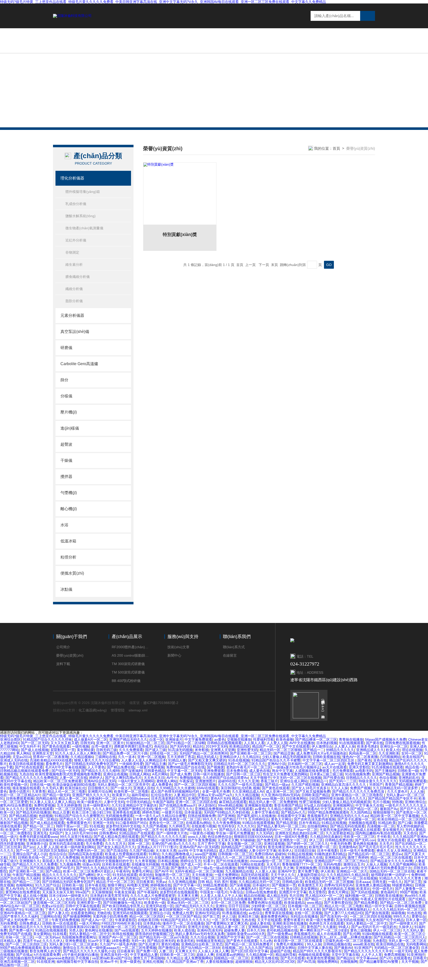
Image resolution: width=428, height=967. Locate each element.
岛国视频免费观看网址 (79, 937)
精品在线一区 (415, 767)
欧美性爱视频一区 (14, 785)
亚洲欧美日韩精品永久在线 (302, 857)
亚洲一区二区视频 (151, 757)
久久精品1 (174, 958)
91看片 (208, 861)
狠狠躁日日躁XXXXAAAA (253, 837)
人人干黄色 (96, 767)
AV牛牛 (172, 778)
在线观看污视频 (203, 826)
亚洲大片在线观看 (391, 840)
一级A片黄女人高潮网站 (136, 781)
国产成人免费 (180, 774)
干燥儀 (66, 460)
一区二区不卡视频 (225, 920)
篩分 (64, 380)
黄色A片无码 (220, 798)
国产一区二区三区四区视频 (195, 785)
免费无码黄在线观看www (38, 837)
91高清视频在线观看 (387, 767)
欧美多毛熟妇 (367, 746)
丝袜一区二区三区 (19, 937)
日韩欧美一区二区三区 (177, 955)
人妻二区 (166, 951)
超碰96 (280, 854)
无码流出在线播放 (237, 899)
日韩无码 (87, 743)
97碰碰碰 (247, 840)
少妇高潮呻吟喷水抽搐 (326, 798)
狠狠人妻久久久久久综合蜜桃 (96, 760)
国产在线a (24, 955)
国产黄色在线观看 (56, 746)
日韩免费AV (108, 833)
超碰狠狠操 (244, 962)
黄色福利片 (389, 892)
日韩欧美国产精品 (315, 795)
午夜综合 (236, 892)
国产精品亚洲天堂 (99, 889)
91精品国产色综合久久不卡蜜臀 (275, 760)
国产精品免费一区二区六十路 (125, 753)
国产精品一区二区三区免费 (401, 903)
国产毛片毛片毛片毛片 (376, 847)
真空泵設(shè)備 (74, 331)
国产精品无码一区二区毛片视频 (295, 878)
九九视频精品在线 (239, 871)
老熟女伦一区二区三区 (166, 823)
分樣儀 (66, 396)
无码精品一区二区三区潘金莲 (396, 948)
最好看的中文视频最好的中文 (110, 861)
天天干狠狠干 (260, 778)
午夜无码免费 (340, 844)
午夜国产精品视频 (26, 875)
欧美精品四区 (239, 746)
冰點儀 (66, 589)
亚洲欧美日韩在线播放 (289, 923)
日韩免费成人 (29, 923)
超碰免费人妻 (234, 930)
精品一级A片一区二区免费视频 (102, 830)
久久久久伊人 (52, 941)
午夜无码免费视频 (65, 920)
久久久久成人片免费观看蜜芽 (152, 896)
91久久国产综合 (47, 885)
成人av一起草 (334, 764)
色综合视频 (388, 778)
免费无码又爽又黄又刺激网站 (369, 764)
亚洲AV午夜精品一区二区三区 (23, 913)
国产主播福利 (385, 771)
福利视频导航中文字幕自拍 (77, 962)
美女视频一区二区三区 (244, 844)
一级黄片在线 (171, 812)
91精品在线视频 (333, 823)
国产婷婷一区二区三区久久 (307, 844)
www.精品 (314, 903)
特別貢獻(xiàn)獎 (180, 234)
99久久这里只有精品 (76, 837)
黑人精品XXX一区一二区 (324, 896)
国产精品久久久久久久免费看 (34, 864)
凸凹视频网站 (390, 757)
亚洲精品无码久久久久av (349, 816)
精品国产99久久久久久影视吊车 (317, 951)
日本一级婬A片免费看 (291, 837)
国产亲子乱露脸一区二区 (356, 819)
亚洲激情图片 (205, 781)
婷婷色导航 (151, 812)
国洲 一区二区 (139, 844)
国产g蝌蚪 (87, 875)
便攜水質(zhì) (72, 573)
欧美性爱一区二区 (323, 847)
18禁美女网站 (284, 948)
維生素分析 (74, 264)
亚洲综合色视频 (115, 774)
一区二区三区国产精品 (183, 916)
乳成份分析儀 (75, 204)
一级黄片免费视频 (150, 767)
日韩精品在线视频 (304, 937)
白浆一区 (156, 739)
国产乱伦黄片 (148, 944)
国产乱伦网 (351, 934)
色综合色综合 (75, 899)
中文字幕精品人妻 (144, 955)
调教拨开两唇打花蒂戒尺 (133, 746)
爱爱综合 (419, 916)
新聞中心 (277, 40)
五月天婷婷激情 (69, 805)
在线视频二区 (232, 948)
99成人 (343, 927)
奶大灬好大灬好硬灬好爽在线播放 (346, 937)
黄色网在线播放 (365, 844)
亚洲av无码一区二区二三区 (188, 903)
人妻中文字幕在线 (265, 812)
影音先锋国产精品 (288, 805)
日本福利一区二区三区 (305, 764)
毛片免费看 (94, 844)
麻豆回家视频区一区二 (176, 909)
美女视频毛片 (392, 830)
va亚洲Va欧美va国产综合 (111, 958)
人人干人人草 (371, 955)
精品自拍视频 (254, 896)
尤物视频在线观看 (362, 823)
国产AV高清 (306, 962)
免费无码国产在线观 (15, 934)
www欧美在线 (363, 944)
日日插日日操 (304, 850)
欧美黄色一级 (154, 903)
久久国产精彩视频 (305, 785)
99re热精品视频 (230, 805)
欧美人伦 (393, 750)
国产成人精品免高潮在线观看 (116, 837)
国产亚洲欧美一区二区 (26, 871)
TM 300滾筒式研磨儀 (128, 664)
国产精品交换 (283, 753)
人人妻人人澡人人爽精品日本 (143, 760)
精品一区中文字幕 (378, 906)
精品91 (198, 746)
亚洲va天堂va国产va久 (215, 795)
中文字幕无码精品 (203, 850)
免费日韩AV (264, 854)
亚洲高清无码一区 (114, 955)
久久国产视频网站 (403, 864)
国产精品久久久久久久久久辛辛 (368, 951)
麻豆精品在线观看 (233, 802)
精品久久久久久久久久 (59, 875)
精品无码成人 (207, 757)
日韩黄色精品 (154, 771)
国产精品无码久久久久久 (194, 906)
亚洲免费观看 (214, 771)
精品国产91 (14, 909)
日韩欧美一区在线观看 (59, 923)
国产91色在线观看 (29, 767)
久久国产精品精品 (39, 889)
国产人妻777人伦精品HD (343, 913)
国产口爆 (405, 823)
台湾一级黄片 (101, 746)
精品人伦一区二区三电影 (67, 791)
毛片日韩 (296, 896)
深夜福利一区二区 (102, 798)
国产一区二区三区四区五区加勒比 (42, 850)
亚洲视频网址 (343, 805)
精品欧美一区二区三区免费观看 (57, 781)
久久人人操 (339, 788)
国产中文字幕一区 (187, 885)
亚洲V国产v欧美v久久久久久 (173, 844)
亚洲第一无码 (103, 823)
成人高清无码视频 (233, 850)
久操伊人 (405, 927)
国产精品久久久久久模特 (100, 771)
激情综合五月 (353, 864)
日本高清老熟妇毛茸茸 (168, 798)
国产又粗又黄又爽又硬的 (207, 760)
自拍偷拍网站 (317, 826)
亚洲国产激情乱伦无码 (135, 809)
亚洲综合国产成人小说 (29, 854)
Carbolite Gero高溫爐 (79, 364)
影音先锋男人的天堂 (45, 951)
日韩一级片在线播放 (208, 774)
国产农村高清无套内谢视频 (314, 819)
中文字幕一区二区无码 (184, 771)
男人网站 (23, 753)
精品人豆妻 (61, 812)
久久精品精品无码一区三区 (259, 882)
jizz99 (182, 850)
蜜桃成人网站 (167, 781)
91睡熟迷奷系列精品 (330, 854)
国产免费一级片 (21, 930)
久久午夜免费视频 (226, 823)
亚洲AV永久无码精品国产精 (63, 878)
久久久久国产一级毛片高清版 (240, 785)
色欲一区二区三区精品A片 (20, 795)
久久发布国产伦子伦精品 (385, 920)
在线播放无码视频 (145, 864)
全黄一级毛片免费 (216, 791)
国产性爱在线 (333, 778)
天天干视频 (410, 962)
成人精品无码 (277, 896)
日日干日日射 (270, 868)
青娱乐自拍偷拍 (40, 840)
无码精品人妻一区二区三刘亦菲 (161, 927)
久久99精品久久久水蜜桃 (175, 788)
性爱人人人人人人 (49, 899)
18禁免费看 (120, 941)
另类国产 (376, 785)
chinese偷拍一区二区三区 (270, 861)
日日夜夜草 (145, 882)
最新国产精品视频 (14, 823)
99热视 (397, 802)
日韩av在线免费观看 (261, 892)
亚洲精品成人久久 (370, 750)
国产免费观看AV (306, 809)
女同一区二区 (411, 753)
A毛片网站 (160, 774)
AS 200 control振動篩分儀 (130, 655)
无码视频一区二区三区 (118, 927)
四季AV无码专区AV (338, 885)
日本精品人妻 (10, 941)
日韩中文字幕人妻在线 (314, 948)
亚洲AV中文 (287, 871)
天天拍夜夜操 (202, 875)
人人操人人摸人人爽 (213, 951)
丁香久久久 (53, 909)
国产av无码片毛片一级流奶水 (374, 927)
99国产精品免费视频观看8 (328, 812)
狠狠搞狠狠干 (383, 812)
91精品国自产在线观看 (136, 833)
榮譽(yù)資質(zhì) (69, 655)
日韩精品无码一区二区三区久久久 (240, 764)
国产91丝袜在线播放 (232, 861)
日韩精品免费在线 (339, 840)
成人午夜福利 (74, 909)
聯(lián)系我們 (346, 40)
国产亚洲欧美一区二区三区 (250, 753)
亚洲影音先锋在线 (264, 958)
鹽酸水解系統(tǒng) (80, 216)
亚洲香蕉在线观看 (126, 812)
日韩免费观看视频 (20, 798)
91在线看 (60, 934)
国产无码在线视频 (364, 892)
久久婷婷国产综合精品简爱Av (225, 778)
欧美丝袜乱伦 (75, 788)
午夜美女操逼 (124, 892)
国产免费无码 (267, 840)
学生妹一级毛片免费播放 (235, 833)
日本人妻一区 (416, 920)
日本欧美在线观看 (116, 864)
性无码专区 (226, 826)
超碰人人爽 (205, 955)
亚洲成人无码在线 (14, 760)
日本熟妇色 (151, 923)
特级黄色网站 (402, 885)
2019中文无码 (216, 746)
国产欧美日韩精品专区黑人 (123, 906)
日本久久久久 (355, 798)
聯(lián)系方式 (234, 647)
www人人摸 (197, 837)
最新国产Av (389, 809)
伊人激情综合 (322, 746)
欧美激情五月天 (310, 885)
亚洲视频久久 (29, 861)
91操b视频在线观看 (377, 934)
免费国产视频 (360, 788)
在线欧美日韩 (148, 920)
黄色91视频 (170, 944)
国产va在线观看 (126, 930)
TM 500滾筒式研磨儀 (128, 672)
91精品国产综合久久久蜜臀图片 (79, 816)
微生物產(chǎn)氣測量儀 (84, 228)
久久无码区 (264, 833)
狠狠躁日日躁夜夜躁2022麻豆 (76, 927)
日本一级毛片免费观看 (357, 850)
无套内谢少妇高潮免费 (110, 916)
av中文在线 (350, 868)
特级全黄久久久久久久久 (378, 781)
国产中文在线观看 (296, 746)
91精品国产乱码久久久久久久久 (185, 920)
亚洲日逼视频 (274, 844)
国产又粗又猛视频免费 (312, 791)
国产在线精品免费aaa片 (177, 805)
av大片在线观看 (334, 767)
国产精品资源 (286, 823)
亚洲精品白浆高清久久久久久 (344, 785)
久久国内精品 (360, 812)
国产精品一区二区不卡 (145, 830)
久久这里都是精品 (339, 833)
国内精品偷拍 (46, 798)
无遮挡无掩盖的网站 (335, 830)
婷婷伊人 (96, 778)
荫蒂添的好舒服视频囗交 (154, 934)
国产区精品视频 (42, 868)
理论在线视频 (412, 750)
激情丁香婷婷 (358, 857)
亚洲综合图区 (10, 739)
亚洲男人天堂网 (223, 750)
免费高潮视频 (394, 955)
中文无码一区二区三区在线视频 (297, 778)
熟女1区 (292, 889)
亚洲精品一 (96, 909)
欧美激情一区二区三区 (22, 830)
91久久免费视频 (66, 857)
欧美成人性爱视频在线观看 (126, 854)
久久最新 (329, 927)
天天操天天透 (166, 850)
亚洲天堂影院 (359, 767)
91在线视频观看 (351, 743)
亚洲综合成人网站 (294, 781)
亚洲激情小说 (36, 844)
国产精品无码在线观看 (347, 826)
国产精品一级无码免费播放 (165, 840)
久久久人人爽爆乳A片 (240, 889)
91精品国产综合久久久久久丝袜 (47, 739)
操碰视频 (398, 913)
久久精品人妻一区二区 (228, 927)
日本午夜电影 (327, 850)
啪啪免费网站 (327, 962)
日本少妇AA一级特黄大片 (68, 896)
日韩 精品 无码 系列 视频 (217, 882)
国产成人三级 (155, 750)
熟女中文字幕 (282, 771)
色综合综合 (57, 854)
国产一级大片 (120, 788)
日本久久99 (256, 930)
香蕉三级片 (269, 781)
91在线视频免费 (357, 774)
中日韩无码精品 (138, 802)
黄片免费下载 (308, 871)
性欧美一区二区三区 (359, 837)
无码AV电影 (332, 864)
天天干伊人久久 (282, 875)
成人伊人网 (115, 878)
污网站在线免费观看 (90, 840)
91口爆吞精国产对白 (131, 823)
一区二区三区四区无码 (72, 809)
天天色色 (272, 857)
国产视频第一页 (284, 885)
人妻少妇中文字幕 (262, 850)
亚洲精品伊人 (229, 757)
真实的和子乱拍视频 (342, 899)
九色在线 (248, 920)
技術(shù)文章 (309, 40)
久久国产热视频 (154, 826)
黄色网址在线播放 (98, 930)
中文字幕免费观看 (198, 739)
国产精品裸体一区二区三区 (316, 739)
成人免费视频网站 (198, 958)
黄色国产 (314, 927)
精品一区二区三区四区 (146, 916)
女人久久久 (14, 809)
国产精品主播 (155, 764)
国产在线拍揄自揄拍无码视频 (22, 958)
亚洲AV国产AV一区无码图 (199, 847)
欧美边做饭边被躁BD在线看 (74, 785)
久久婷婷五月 (179, 826)
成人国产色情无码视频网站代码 (175, 791)
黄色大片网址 (281, 819)
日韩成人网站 (139, 774)
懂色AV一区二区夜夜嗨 (360, 757)
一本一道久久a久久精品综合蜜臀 (160, 816)
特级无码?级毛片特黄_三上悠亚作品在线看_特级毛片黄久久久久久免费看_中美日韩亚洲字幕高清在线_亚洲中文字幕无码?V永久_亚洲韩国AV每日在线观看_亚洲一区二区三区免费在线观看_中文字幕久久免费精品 (163, 736)
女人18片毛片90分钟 (81, 833)
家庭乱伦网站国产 (184, 899)
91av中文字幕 (98, 941)
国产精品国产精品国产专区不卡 (392, 798)
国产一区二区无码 (35, 743)
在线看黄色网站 (83, 913)
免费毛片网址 (142, 871)
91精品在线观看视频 (258, 823)
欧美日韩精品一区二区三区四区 (401, 819)
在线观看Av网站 (198, 823)
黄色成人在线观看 (366, 830)
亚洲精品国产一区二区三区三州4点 (341, 861)
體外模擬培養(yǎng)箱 (82, 192)
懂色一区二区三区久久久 (174, 809)
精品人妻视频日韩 (246, 798)
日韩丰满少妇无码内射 (59, 830)
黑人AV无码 (14, 889)
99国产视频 (409, 892)
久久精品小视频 (279, 809)
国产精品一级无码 (56, 795)
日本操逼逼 (193, 812)
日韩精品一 (318, 781)
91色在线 (414, 913)
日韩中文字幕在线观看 (82, 906)
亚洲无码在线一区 (159, 906)
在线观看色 (402, 958)
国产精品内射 (190, 830)
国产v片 (385, 958)
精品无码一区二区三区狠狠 (280, 750)
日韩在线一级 (40, 785)
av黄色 (219, 739)
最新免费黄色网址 (274, 916)
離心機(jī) (68, 509)
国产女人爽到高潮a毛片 (123, 778)
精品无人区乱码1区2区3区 (275, 962)
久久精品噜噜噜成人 (177, 854)
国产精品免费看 (366, 903)
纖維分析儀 (74, 289)
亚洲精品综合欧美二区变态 (202, 944)
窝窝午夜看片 (293, 920)
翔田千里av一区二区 (71, 826)
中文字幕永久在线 (369, 805)
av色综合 (256, 913)
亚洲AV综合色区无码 (100, 781)
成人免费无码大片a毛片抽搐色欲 (321, 753)
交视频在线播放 (239, 739)
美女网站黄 (85, 750)
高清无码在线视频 (350, 920)
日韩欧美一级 (408, 771)
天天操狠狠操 (101, 892)
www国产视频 (205, 854)
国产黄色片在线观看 (242, 941)
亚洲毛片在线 (198, 927)
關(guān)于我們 (203, 40)
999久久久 (401, 916)
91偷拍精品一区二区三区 (145, 743)
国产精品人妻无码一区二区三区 (281, 826)
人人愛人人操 (344, 746)
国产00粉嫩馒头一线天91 (122, 903)
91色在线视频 (238, 760)
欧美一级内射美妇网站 (77, 847)
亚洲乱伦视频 (152, 962)
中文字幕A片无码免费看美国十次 (386, 868)
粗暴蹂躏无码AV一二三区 (271, 830)
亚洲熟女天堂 (42, 753)
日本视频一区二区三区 (305, 906)
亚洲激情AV (348, 847)
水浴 (64, 525)
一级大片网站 (89, 923)
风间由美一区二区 (362, 753)
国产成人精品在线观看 (47, 823)
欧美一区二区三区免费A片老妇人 (88, 871)
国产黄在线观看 (377, 913)
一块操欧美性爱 (131, 764)
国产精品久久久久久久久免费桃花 (31, 778)
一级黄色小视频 (201, 833)
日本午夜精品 (309, 823)
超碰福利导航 (146, 909)
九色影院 (379, 941)
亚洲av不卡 (109, 962)
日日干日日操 (238, 906)
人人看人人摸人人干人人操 (221, 896)
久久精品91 (251, 757)
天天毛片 (386, 844)
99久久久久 (211, 819)
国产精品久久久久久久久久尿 (163, 837)
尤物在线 (104, 913)
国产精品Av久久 (293, 812)
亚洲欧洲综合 (415, 802)
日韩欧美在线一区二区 (35, 857)
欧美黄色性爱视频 (320, 958)
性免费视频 (170, 864)
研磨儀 (66, 348)
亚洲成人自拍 (143, 788)
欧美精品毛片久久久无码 (31, 927)
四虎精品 (132, 878)
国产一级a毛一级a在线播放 (214, 868)
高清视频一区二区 (381, 826)
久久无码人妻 (52, 788)
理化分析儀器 (72, 178)
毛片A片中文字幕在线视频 (65, 767)
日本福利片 (261, 885)
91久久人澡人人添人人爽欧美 (78, 753)
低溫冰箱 (68, 541)
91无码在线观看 (124, 875)
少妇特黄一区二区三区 (268, 906)
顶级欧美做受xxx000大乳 (245, 934)
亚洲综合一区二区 (394, 746)
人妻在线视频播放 (219, 962)
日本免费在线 (236, 771)
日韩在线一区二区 (163, 753)
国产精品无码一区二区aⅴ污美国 (163, 937)
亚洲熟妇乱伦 (409, 778)
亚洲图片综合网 (100, 791)
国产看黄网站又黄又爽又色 (227, 923)
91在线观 (96, 826)
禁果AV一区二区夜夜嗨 (50, 757)
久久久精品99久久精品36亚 (347, 875)
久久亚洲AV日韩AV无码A (280, 795)
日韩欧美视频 (258, 878)
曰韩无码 (27, 899)
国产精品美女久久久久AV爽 (391, 861)
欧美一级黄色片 (89, 802)
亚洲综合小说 (159, 913)
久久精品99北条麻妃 (326, 837)
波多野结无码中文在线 (123, 826)
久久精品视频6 (81, 757)
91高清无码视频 (180, 750)
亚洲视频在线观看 (258, 805)
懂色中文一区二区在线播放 (183, 923)
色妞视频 (46, 816)
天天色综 (410, 833)
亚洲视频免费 (305, 868)
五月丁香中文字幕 (211, 844)
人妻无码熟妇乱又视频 (337, 889)
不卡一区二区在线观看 (124, 840)
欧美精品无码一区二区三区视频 (329, 882)
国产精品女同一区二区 (287, 927)
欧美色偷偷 (284, 739)
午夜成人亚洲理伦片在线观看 (383, 899)
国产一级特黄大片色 (171, 833)
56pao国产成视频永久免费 (385, 739)
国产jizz (29, 847)
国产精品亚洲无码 (161, 941)
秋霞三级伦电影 (275, 909)
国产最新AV (343, 948)
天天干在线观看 (269, 920)
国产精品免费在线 (120, 767)
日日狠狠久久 (98, 788)
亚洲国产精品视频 (386, 774)
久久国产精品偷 (141, 850)
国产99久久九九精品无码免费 (99, 868)
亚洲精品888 (258, 927)
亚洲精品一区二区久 (352, 871)
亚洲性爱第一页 (89, 903)
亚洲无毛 (40, 833)
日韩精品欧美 (292, 882)
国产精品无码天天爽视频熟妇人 (346, 909)
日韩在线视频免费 (201, 816)
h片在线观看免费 (47, 955)
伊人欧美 (327, 871)
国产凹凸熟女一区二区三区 (135, 889)
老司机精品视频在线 (282, 930)
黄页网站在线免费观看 (22, 892)
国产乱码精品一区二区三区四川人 (400, 937)
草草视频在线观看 (69, 889)
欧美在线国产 (412, 757)
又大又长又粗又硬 (64, 743)
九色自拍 (26, 774)
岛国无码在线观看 (254, 875)
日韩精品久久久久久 (361, 778)
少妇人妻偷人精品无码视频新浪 (286, 757)
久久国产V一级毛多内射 (118, 944)
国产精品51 (345, 958)
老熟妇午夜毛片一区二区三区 (248, 767)
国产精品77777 (234, 819)
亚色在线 (380, 760)
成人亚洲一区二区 (280, 791)
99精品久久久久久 (340, 750)
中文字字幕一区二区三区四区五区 (328, 760)
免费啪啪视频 (190, 778)
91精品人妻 (177, 760)
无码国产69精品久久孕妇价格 (226, 812)
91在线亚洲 (45, 962)
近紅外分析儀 (75, 240)
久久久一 (210, 830)
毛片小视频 (381, 802)
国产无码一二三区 (343, 781)
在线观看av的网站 (230, 955)
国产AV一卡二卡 (271, 889)
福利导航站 (140, 795)
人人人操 (417, 791)
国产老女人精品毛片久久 (116, 847)
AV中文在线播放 (301, 743)
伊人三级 (229, 916)
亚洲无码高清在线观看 (66, 844)
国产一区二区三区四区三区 (26, 944)
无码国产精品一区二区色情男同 (203, 753)
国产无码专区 (180, 746)
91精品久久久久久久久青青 (400, 878)
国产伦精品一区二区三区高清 (146, 868)
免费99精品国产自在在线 (185, 767)
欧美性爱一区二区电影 (131, 791)
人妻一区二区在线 (73, 778)
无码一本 (138, 941)
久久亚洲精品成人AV (248, 791)
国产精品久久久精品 (234, 830)
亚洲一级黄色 (130, 962)
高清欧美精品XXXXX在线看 (51, 760)
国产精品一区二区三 (38, 826)
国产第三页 (412, 882)
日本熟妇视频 (326, 743)
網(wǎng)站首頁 (163, 40)
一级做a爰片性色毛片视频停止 (296, 767)
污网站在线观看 (252, 864)
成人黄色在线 (259, 771)
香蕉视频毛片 (317, 816)
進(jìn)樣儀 (69, 428)
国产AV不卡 (164, 871)
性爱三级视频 (309, 802)
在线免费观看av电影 (170, 857)
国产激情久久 (181, 868)
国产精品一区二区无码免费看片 (249, 944)
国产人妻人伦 (58, 913)
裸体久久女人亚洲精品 (393, 850)
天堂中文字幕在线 (345, 955)
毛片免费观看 (342, 771)
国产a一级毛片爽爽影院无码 (190, 764)
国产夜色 (364, 760)
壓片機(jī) (68, 412)
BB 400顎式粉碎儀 (126, 681)
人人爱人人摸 (277, 743)
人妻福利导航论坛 (310, 875)
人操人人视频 (376, 864)
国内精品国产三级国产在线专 (243, 847)
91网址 (154, 854)
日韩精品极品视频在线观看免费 (25, 771)
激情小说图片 (19, 791)
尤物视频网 (348, 962)
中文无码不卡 (29, 746)
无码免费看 (8, 923)
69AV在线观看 (208, 788)
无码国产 (56, 833)
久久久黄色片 (397, 791)
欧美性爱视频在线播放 (98, 857)
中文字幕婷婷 (331, 809)
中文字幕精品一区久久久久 (162, 878)
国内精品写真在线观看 (85, 854)
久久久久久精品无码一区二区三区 (399, 909)
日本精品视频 (168, 861)
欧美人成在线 (184, 930)
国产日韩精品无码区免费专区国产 (91, 764)
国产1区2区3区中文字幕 (249, 951)
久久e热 (266, 941)
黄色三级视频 (360, 930)
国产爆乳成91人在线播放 (256, 816)
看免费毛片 (54, 764)
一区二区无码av (47, 937)
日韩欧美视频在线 (326, 757)
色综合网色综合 (220, 837)
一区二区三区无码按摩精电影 (223, 878)
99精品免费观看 (215, 885)
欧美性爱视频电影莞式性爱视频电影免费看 (68, 774)
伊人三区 (316, 840)
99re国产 (82, 892)
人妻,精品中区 (184, 795)
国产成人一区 (191, 864)
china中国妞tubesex (133, 798)
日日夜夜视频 (328, 868)
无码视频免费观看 (413, 781)
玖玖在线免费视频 (209, 909)
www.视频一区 (273, 798)
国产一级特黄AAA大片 (135, 857)
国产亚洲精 (226, 816)
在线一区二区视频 (308, 913)
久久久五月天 (115, 844)
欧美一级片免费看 (320, 920)
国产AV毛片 (65, 868)
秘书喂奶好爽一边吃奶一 (390, 875)
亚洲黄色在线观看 (39, 809)
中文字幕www (366, 958)
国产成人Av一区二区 (97, 920)
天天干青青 (17, 840)
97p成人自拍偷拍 (317, 805)
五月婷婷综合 (258, 819)
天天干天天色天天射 (304, 909)
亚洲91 (220, 906)
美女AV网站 (52, 948)
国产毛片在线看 (292, 958)
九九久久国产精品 (258, 948)
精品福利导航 (285, 955)
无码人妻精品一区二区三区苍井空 (123, 785)
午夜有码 (123, 871)
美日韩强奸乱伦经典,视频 (240, 788)
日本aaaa (362, 882)
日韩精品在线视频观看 (224, 743)
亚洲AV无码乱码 (207, 913)
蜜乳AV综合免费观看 (16, 805)
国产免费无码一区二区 (87, 850)
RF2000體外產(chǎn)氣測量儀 (130, 647)
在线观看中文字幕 (291, 816)
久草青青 (39, 791)
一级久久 (395, 882)
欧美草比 (363, 889)
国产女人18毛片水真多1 (310, 788)
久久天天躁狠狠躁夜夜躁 (112, 819)
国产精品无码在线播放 (33, 812)
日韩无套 (379, 882)
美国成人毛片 (52, 861)
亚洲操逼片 (174, 739)
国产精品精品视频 (23, 816)
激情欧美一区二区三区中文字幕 (277, 899)
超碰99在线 (227, 781)
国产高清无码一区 (334, 916)
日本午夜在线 (95, 885)
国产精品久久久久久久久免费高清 (358, 791)
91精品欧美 (387, 823)
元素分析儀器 (72, 315)
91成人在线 (127, 899)
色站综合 (161, 746)
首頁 (336, 148)
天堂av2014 (21, 757)
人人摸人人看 (254, 743)
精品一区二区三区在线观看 (391, 857)
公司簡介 (63, 647)
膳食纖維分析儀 (77, 277)
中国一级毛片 (382, 889)
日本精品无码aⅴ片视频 (243, 909)
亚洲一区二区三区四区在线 (196, 802)
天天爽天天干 (185, 951)
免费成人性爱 (182, 913)
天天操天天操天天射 (57, 892)
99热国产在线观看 (238, 809)
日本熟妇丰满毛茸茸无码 (109, 896)
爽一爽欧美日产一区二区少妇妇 (324, 930)
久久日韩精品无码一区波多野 (396, 788)
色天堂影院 (317, 892)
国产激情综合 (168, 948)
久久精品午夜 (75, 861)
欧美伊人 (285, 850)
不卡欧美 (384, 837)
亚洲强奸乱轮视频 (102, 899)
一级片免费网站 (226, 875)
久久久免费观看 (131, 750)
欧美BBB (171, 830)
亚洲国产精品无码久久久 (128, 739)
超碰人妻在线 (260, 923)
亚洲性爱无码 (247, 750)
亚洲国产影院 (198, 798)
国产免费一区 (146, 951)
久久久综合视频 (202, 937)
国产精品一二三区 (26, 882)
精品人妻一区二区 (72, 798)
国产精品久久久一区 (75, 819)
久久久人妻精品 (104, 809)
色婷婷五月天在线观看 (326, 923)
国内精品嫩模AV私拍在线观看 (378, 833)
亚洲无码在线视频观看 (130, 913)
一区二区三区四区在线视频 (370, 916)
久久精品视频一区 (259, 955)
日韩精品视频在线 (337, 944)
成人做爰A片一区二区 (90, 739)
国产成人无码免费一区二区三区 (25, 920)
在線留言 (230, 655)
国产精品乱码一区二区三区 (369, 854)
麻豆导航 (192, 878)
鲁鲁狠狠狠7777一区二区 (301, 864)
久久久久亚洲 (248, 781)
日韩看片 (420, 958)
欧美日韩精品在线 (390, 944)
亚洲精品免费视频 (208, 809)
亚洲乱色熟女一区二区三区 (180, 819)
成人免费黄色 (161, 785)
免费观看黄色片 (78, 823)
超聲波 (66, 444)
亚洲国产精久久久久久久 (91, 795)
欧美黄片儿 (121, 795)
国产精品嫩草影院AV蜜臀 (379, 962)
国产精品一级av (277, 785)
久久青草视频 (145, 861)
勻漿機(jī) (68, 493)
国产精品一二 (313, 750)
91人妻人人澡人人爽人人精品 (52, 802)
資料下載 (63, 664)
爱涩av (397, 854)
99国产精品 (160, 899)
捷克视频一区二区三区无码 (54, 903)
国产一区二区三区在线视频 (267, 937)
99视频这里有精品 (210, 941)
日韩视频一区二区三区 (235, 854)
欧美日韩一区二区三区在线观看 (298, 941)
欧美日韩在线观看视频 (26, 764)
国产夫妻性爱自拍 (338, 903)
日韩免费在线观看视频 (402, 743)
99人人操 (314, 944)
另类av (161, 882)
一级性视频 (80, 746)
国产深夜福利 (131, 771)
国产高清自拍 (117, 850)
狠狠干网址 (116, 885)
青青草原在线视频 (279, 913)
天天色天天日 (154, 778)
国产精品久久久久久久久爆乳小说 (89, 951)
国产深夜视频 (240, 885)
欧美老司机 (185, 941)
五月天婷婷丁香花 (181, 757)
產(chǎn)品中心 (242, 40)
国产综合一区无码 (65, 771)
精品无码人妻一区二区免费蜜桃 (273, 802)
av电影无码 (364, 771)
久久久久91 (246, 826)
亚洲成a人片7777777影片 (157, 847)
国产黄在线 (374, 743)
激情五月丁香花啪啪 (148, 958)
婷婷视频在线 (160, 885)
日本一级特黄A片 (96, 805)
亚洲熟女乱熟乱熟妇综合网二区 (299, 833)
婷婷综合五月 (190, 861)
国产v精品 (53, 871)
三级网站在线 (105, 757)
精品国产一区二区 (266, 746)
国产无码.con (365, 840)
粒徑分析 (68, 557)
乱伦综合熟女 (161, 795)
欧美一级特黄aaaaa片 (102, 948)
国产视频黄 (215, 767)
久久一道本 (126, 757)
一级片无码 (403, 951)
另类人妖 (76, 930)
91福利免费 (63, 840)
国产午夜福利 (147, 892)
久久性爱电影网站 (120, 909)
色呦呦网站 (24, 885)
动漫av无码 (91, 864)
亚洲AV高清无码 (209, 930)
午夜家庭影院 (125, 920)
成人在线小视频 (35, 896)
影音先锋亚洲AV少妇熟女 (287, 847)
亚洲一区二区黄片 (110, 743)
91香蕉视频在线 (234, 913)
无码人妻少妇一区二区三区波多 (73, 944)
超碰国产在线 (280, 951)
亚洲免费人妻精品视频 (372, 885)
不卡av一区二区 (305, 830)
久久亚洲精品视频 (182, 882)
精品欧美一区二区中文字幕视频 (394, 816)
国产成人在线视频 (35, 750)
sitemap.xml (138, 710)
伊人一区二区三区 (387, 930)
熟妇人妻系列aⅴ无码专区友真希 (199, 934)
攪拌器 (66, 476)
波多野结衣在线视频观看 (179, 892)
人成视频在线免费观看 (312, 771)
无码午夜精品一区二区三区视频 (199, 871)
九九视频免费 (69, 864)
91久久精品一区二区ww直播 (200, 889)
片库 (12, 857)
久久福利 (33, 878)
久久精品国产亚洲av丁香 (184, 962)
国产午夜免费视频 (201, 840)
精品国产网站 (302, 861)
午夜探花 (186, 781)
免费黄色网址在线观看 (264, 903)
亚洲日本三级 (248, 916)
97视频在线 (95, 878)
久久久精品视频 (247, 795)
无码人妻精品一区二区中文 (366, 923)
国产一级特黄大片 (403, 923)
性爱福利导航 (263, 739)
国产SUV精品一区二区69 (200, 948)
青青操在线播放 (351, 739)
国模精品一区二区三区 (231, 958)
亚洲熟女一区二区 (293, 840)
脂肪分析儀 (74, 301)
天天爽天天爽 (187, 896)
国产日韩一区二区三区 (243, 774)
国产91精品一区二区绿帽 (185, 743)
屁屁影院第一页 (63, 750)
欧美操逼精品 (294, 903)
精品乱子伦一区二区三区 (115, 882)
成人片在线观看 (329, 934)
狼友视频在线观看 (26, 788)
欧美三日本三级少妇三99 (91, 812)
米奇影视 (202, 750)
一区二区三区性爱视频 (139, 948)
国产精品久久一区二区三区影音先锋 (235, 857)
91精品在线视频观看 (51, 930)
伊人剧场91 (207, 805)
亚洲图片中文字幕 (293, 892)
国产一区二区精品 (43, 819)
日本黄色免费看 (145, 819)
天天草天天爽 (227, 840)
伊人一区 (103, 875)
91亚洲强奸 (416, 955)
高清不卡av (31, 941)
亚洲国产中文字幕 (230, 937)
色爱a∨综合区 (52, 906)
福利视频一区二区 (359, 896)
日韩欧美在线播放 (388, 896)
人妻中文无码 (114, 802)
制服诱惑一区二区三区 (172, 875)
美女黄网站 (309, 889)
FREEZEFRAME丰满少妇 (121, 923)
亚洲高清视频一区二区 (17, 962)
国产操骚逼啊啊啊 (77, 916)
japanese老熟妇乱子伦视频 (68, 958)
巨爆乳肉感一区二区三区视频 (348, 941)
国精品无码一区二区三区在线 (392, 871)
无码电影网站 (416, 944)
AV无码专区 (197, 857)
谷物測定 (72, 252)
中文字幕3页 (331, 878)
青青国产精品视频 (399, 785)
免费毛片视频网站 (290, 944)
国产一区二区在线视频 (360, 878)
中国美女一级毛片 (214, 892)
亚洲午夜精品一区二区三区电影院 (357, 795)
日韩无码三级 (106, 750)
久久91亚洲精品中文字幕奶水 (134, 805)
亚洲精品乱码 (335, 857)
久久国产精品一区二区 (360, 809)
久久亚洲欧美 (388, 753)
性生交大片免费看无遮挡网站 (285, 774)
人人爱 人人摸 (47, 847)
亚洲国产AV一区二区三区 (117, 937)
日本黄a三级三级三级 (326, 774)
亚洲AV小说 (277, 764)
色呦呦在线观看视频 (313, 955)
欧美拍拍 (146, 875)
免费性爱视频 (44, 805)
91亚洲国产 (363, 948)
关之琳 (288, 868)
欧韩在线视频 (122, 934)
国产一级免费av (279, 934)
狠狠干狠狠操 (248, 868)
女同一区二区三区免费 (228, 903)
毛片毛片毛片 (210, 899)
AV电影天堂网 (137, 885)
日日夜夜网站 (296, 798)
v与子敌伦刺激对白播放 (80, 955)
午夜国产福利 (163, 802)
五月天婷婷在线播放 (156, 930)
